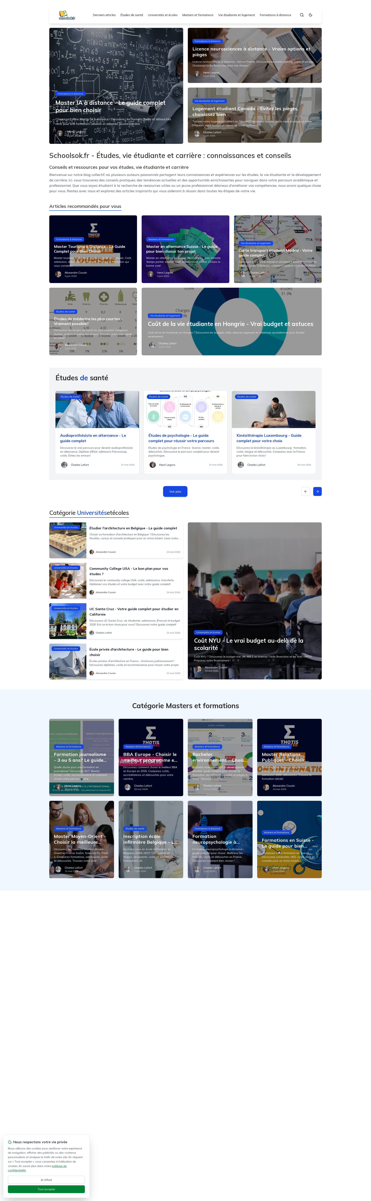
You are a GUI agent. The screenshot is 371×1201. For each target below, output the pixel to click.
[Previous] (305, 491)
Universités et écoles (163, 15)
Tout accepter (46, 1189)
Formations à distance (275, 15)
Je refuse (46, 1179)
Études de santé (131, 15)
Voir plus (175, 491)
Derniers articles (104, 15)
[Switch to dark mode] (310, 14)
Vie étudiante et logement (236, 15)
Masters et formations (198, 15)
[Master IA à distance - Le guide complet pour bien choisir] (116, 86)
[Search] (302, 15)
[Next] (317, 491)
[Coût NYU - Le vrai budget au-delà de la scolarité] (255, 600)
